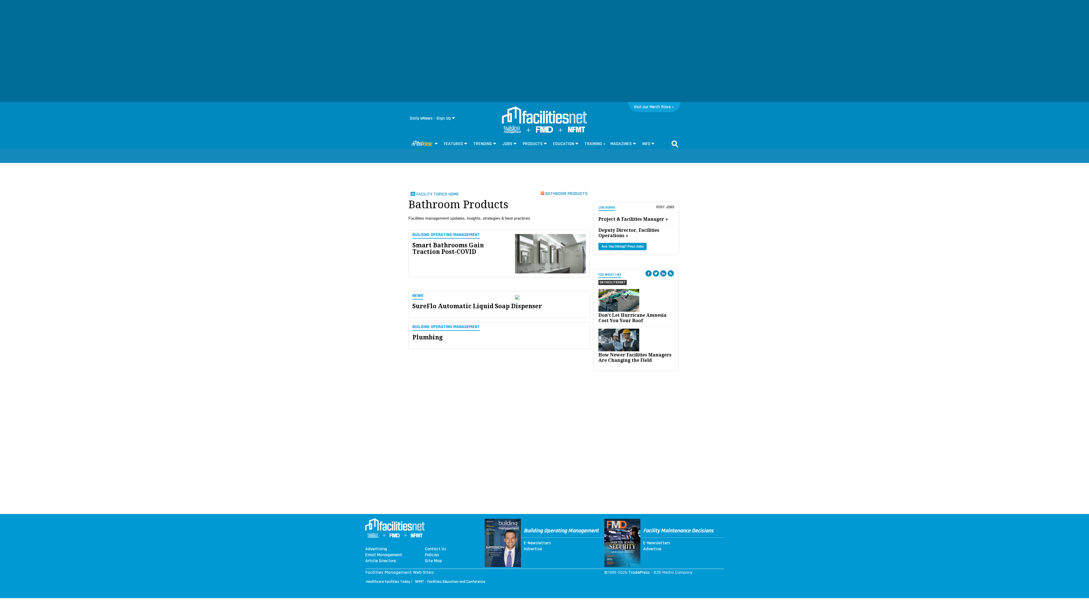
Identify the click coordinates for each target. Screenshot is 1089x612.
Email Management (383, 555)
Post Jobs (665, 207)
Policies (432, 555)
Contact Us (435, 549)
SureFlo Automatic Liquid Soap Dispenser (477, 306)
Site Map (433, 561)
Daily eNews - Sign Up (430, 118)
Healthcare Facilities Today (388, 582)
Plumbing (427, 337)
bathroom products (566, 193)
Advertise (533, 549)
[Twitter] (656, 273)
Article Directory (380, 561)
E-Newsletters (537, 543)
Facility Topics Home (437, 194)
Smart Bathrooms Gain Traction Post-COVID (448, 248)
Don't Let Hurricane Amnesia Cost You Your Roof (632, 318)
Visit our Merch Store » (654, 107)
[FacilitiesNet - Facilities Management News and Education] (544, 116)
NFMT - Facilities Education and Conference (450, 582)
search (675, 144)
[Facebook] (648, 273)
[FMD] (544, 131)
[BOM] (512, 132)
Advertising (376, 549)
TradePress (639, 572)
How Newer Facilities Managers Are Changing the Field (635, 357)
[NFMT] (576, 131)
